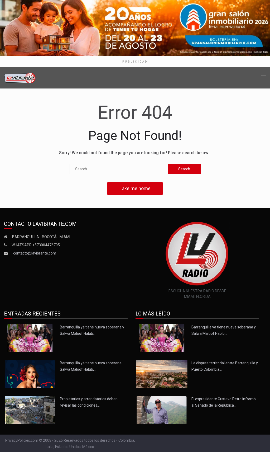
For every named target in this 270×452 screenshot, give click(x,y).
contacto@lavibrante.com (34, 253)
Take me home (135, 188)
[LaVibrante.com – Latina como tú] (20, 78)
